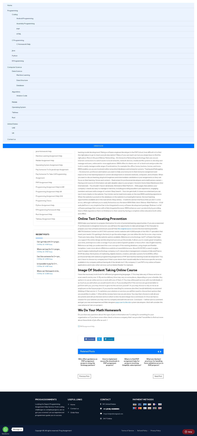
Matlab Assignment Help (45, 160)
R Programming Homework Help (48, 210)
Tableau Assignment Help (45, 219)
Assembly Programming (26, 24)
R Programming (18, 61)
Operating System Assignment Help (49, 165)
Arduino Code (22, 96)
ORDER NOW (98, 146)
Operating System (19, 107)
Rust (13, 118)
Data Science (17, 71)
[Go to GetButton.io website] (5, 433)
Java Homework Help (44, 151)
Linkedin (110, 339)
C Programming (18, 40)
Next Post (158, 376)
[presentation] (158, 351)
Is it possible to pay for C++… (47, 264)
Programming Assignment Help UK (49, 192)
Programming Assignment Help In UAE (50, 187)
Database (20, 85)
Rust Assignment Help (44, 214)
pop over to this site (123, 302)
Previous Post (84, 376)
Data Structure (22, 80)
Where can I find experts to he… (48, 271)
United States (12, 124)
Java (13, 51)
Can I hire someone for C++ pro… (49, 256)
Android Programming (25, 18)
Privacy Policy (156, 431)
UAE (13, 128)
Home (9, 5)
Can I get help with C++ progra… (48, 242)
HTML (19, 34)
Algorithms (16, 92)
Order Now (74, 413)
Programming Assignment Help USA (49, 196)
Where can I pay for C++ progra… (48, 249)
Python (14, 56)
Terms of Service (127, 431)
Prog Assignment (65, 431)
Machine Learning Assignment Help (49, 156)
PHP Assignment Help (44, 182)
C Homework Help (23, 44)
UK (13, 133)
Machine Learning (23, 75)
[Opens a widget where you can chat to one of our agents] (188, 432)
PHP (18, 29)
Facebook (91, 339)
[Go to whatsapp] (5, 429)
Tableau (15, 112)
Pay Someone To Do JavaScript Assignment (52, 170)
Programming (12, 11)
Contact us (11, 139)
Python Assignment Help (45, 205)
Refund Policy (142, 431)
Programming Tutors (43, 201)
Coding (15, 14)
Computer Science (14, 67)
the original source (125, 229)
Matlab (14, 102)
